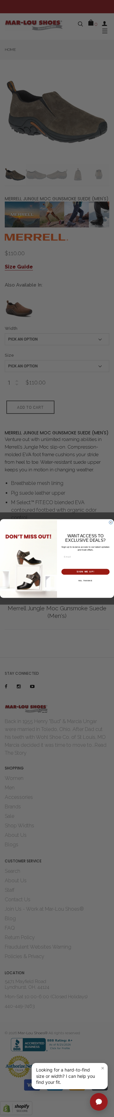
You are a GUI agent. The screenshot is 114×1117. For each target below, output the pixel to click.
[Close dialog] (110, 522)
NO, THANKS (85, 580)
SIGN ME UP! (85, 572)
